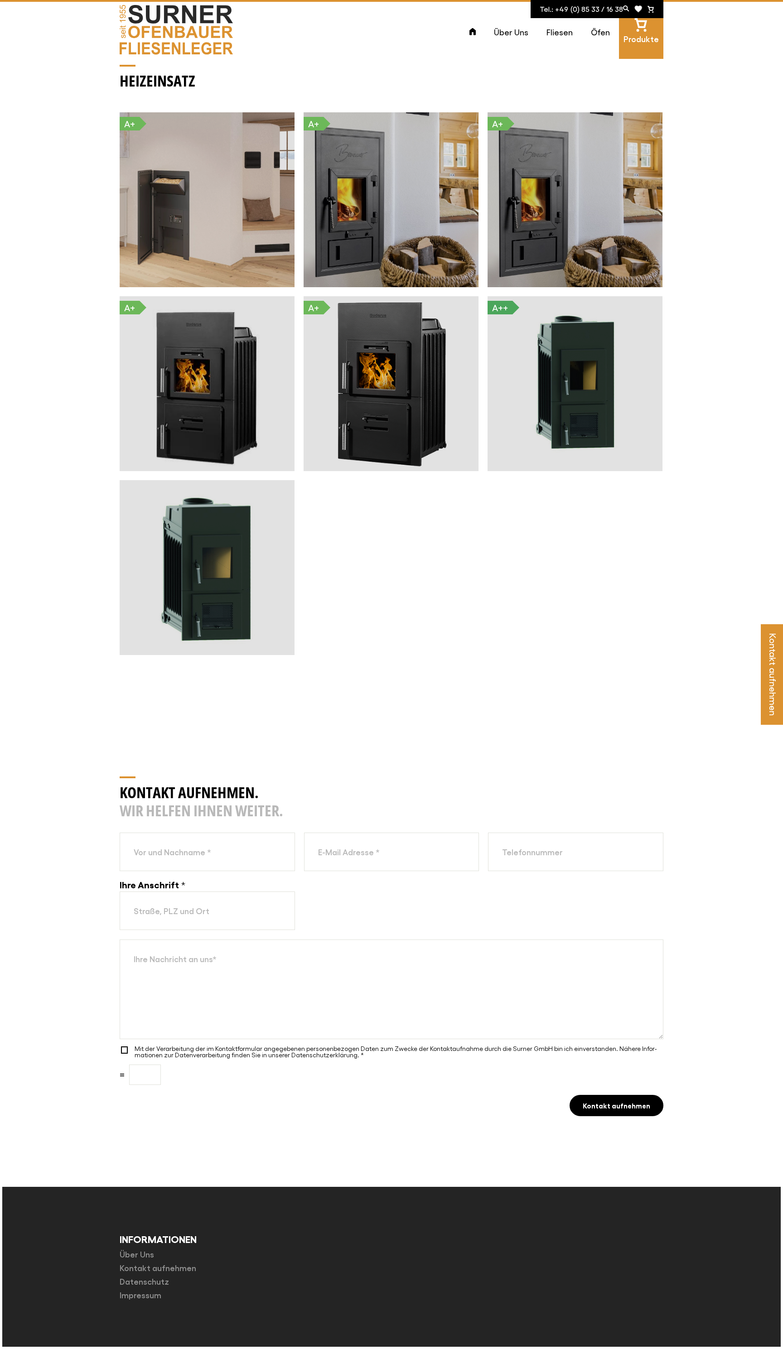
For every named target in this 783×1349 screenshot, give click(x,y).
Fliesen (559, 32)
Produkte (641, 38)
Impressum (140, 1295)
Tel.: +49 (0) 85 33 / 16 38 (581, 9)
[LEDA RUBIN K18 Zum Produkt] (207, 567)
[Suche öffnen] (626, 9)
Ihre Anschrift (152, 884)
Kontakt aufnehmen (616, 1105)
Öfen (600, 32)
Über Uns (511, 32)
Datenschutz (144, 1281)
